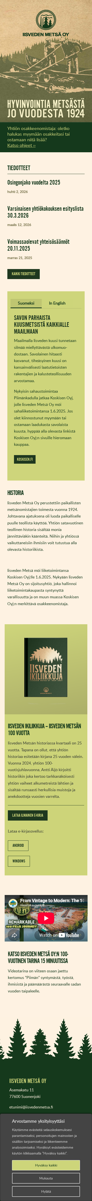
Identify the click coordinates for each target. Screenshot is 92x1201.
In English (57, 303)
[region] (46, 1157)
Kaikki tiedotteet (23, 273)
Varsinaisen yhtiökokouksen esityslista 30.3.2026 (45, 212)
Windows (19, 861)
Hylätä (46, 1191)
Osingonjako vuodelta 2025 (33, 182)
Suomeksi (26, 303)
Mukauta (46, 1178)
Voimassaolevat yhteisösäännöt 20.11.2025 (38, 245)
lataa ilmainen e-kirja (27, 815)
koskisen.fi (25, 459)
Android (18, 845)
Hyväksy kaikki (46, 1165)
